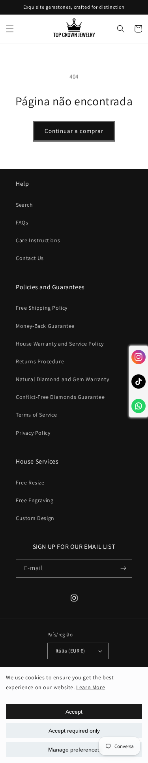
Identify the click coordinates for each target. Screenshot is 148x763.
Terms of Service (36, 414)
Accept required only (74, 730)
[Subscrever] (123, 568)
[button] (10, 28)
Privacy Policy (33, 432)
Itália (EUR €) (70, 650)
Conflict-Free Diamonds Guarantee (60, 396)
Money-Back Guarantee (45, 325)
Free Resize (30, 482)
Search (24, 204)
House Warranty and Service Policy (60, 343)
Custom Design (35, 518)
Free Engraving (34, 500)
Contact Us (30, 258)
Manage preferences (74, 749)
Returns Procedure (40, 361)
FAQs (22, 222)
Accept (74, 712)
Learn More (90, 687)
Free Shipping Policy (41, 307)
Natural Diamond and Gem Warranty (62, 379)
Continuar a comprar (74, 131)
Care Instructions (38, 240)
